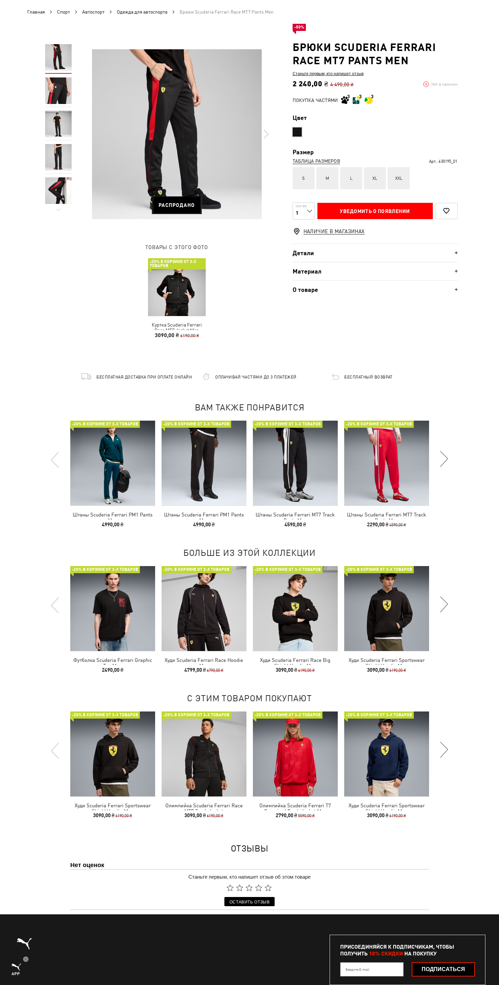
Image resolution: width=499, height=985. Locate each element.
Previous (55, 459)
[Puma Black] (297, 132)
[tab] (375, 253)
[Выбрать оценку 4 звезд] (258, 887)
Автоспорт (93, 12)
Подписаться (443, 969)
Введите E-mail (357, 969)
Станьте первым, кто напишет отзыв (328, 73)
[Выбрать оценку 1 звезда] (230, 887)
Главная (36, 12)
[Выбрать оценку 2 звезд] (239, 887)
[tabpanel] (177, 134)
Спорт (63, 12)
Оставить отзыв (249, 901)
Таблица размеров (316, 161)
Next (266, 134)
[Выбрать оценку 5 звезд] (268, 887)
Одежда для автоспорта (142, 12)
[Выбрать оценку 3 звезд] (249, 887)
